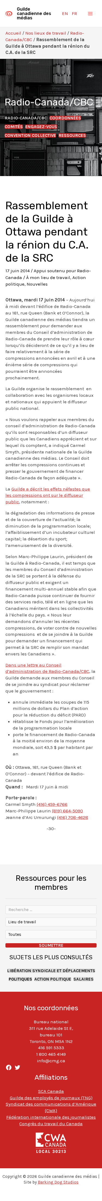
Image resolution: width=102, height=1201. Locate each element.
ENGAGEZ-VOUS (41, 127)
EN (65, 13)
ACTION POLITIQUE (52, 979)
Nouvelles (37, 284)
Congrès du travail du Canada (51, 1123)
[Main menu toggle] (90, 13)
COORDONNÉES (65, 118)
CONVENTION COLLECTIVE (30, 135)
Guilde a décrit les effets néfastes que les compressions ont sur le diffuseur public (47, 495)
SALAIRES (83, 979)
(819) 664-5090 (67, 810)
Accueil (13, 33)
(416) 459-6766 (52, 804)
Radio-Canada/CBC (26, 118)
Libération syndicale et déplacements (51, 971)
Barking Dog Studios (58, 1182)
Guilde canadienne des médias (34, 13)
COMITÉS (14, 127)
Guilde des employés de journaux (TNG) (51, 1097)
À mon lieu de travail (48, 277)
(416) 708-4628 (72, 817)
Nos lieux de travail (45, 33)
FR (74, 13)
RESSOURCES (72, 135)
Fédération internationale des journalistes (51, 1117)
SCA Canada (51, 1091)
